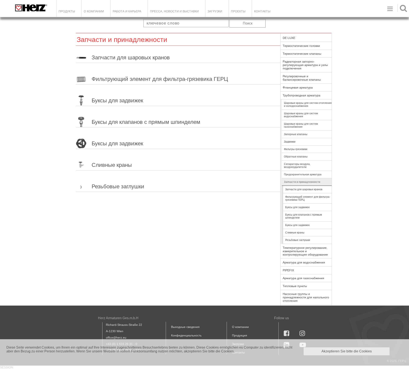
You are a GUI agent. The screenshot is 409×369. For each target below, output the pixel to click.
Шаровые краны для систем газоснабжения (301, 125)
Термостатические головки (301, 45)
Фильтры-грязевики (295, 149)
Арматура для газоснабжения (303, 278)
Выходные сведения (185, 327)
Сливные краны (112, 165)
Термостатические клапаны (302, 53)
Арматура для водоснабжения (304, 262)
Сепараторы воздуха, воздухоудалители (297, 166)
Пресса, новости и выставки (174, 11)
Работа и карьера (127, 11)
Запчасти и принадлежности (302, 181)
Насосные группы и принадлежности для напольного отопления (306, 297)
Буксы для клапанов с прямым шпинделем (146, 122)
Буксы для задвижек (117, 100)
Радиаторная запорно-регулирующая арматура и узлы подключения (305, 65)
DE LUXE (289, 38)
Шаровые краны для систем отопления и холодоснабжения (308, 104)
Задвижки (289, 141)
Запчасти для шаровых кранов (131, 57)
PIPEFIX (288, 270)
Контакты (262, 11)
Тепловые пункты (295, 286)
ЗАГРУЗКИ (214, 11)
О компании (94, 11)
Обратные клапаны (296, 156)
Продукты (67, 11)
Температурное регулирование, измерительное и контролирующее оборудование (305, 251)
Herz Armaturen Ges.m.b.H (118, 318)
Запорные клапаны (295, 134)
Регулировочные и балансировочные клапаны (302, 77)
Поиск (247, 23)
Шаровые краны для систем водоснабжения (301, 115)
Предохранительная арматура (302, 174)
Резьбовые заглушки (118, 186)
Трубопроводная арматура (301, 95)
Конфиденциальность (186, 335)
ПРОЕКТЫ (238, 11)
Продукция (239, 335)
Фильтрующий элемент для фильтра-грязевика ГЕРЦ (160, 79)
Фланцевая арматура (298, 87)
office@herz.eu (116, 337)
